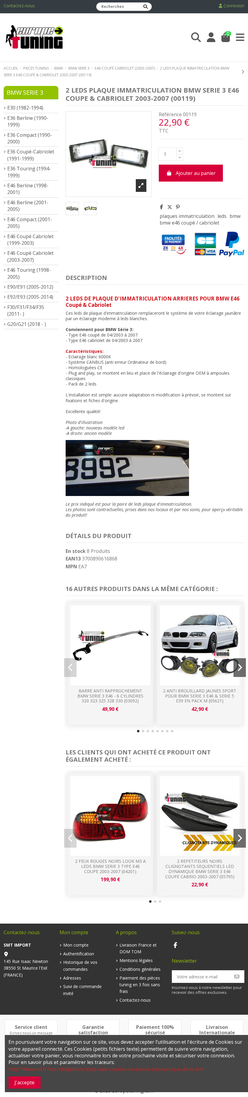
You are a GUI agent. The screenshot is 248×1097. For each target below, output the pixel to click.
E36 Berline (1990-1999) (27, 121)
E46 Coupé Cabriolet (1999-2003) (30, 239)
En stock (76, 551)
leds (222, 216)
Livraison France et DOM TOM (138, 948)
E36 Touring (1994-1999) (29, 172)
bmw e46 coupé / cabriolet (189, 222)
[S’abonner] (237, 977)
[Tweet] (169, 207)
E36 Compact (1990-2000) (29, 138)
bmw (235, 216)
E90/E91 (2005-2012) (30, 287)
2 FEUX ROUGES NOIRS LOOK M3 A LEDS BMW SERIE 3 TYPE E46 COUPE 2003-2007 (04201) (110, 866)
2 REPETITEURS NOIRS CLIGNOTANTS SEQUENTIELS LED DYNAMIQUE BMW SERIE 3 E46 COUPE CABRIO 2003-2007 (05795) (199, 868)
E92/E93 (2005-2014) (30, 297)
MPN (71, 566)
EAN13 (73, 558)
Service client (31, 1027)
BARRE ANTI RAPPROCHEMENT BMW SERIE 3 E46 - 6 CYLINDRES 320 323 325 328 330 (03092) (110, 696)
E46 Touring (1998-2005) (29, 273)
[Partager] (161, 207)
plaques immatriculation (187, 216)
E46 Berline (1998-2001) (27, 188)
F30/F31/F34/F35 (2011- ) (25, 310)
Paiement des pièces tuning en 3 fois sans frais (139, 984)
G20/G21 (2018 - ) (26, 324)
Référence (170, 114)
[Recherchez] (145, 6)
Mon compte (76, 945)
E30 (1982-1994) (25, 107)
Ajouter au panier (196, 173)
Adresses (72, 978)
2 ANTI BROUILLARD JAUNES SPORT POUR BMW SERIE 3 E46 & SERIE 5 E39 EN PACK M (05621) (199, 696)
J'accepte (24, 1082)
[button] (138, 731)
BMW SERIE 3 (25, 92)
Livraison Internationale (217, 1030)
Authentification (78, 954)
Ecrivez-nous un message (31, 1033)
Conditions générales (140, 969)
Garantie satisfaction (93, 1030)
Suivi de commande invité (82, 990)
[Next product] (242, 71)
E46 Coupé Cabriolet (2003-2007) (30, 256)
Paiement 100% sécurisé (155, 1030)
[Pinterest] (178, 207)
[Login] (211, 37)
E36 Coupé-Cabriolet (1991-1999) (30, 155)
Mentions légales (136, 960)
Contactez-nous (19, 5)
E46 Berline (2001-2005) (27, 205)
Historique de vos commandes (80, 965)
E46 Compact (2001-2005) (29, 222)
